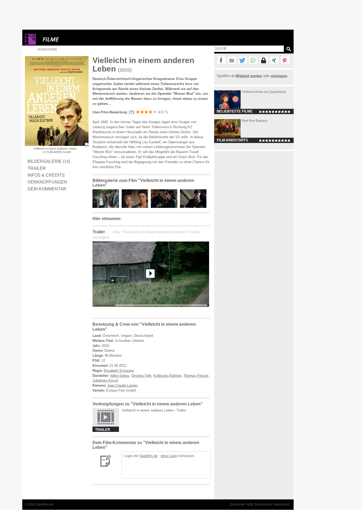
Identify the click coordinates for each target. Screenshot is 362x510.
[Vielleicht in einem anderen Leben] (150, 311)
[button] (221, 60)
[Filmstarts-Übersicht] (70, 39)
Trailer (37, 168)
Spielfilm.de (148, 456)
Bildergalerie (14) (49, 161)
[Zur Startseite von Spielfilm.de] (30, 44)
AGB (249, 504)
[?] (131, 112)
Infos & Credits (46, 175)
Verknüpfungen (47, 182)
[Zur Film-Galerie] (107, 207)
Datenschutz (263, 504)
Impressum (282, 504)
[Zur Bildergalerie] (87, 144)
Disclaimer (237, 504)
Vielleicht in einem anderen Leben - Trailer (154, 410)
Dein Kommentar (47, 188)
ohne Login (169, 456)
